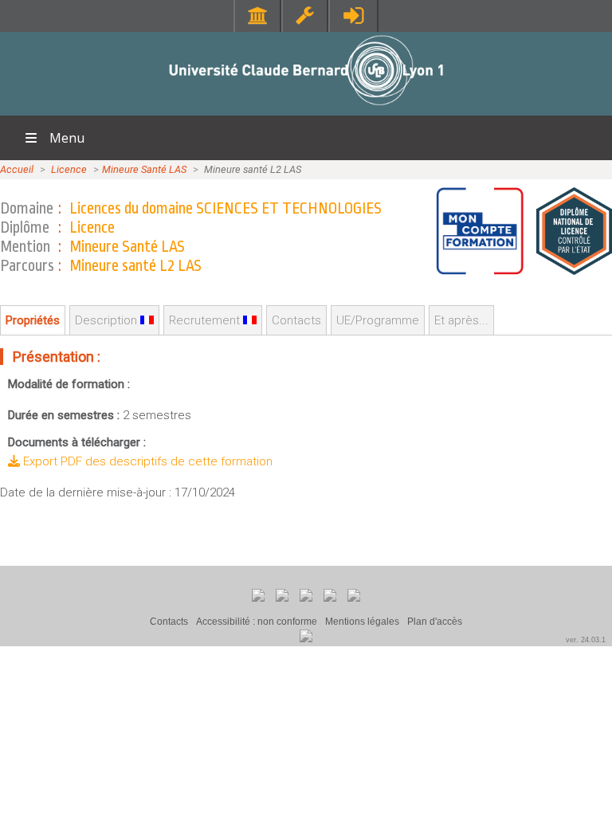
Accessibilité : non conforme (256, 621)
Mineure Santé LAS (144, 169)
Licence (69, 169)
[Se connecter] (353, 15)
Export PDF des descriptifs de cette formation (146, 461)
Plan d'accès (434, 621)
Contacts (169, 621)
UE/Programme (377, 320)
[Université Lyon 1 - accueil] (306, 107)
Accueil (16, 169)
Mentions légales (362, 621)
